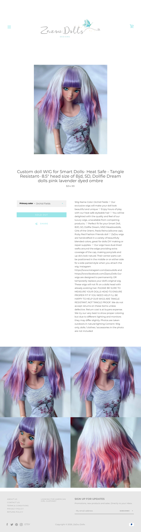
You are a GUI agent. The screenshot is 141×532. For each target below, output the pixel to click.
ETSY (27, 524)
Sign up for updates (90, 498)
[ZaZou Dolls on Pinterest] (16, 524)
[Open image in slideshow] (70, 109)
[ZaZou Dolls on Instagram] (21, 524)
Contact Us (13, 502)
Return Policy (15, 512)
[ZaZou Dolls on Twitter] (11, 524)
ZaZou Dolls (79, 524)
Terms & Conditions (18, 506)
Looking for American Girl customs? (53, 500)
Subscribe (125, 511)
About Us (12, 499)
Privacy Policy (15, 509)
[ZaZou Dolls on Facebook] (7, 524)
